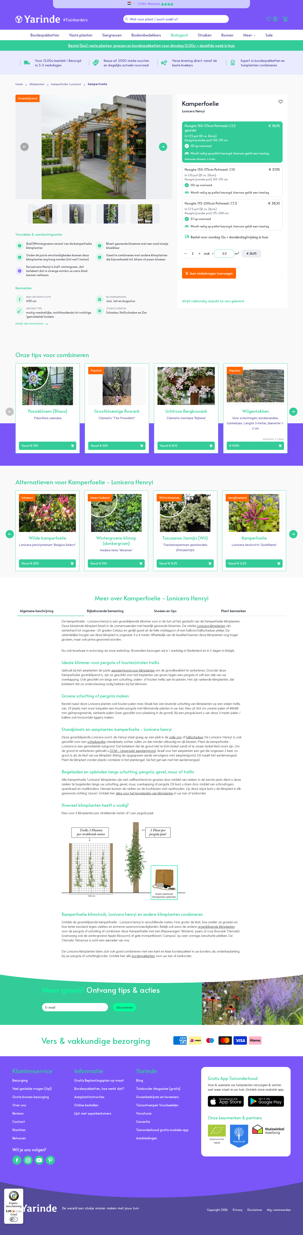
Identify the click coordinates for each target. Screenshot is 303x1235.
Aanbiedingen (146, 1138)
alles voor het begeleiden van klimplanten (144, 793)
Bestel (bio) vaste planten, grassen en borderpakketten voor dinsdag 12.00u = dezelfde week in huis (151, 45)
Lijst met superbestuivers (92, 1113)
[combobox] (176, 19)
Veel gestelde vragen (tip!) (32, 1088)
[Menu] (20, 1191)
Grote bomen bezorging (30, 1096)
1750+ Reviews (149, 4)
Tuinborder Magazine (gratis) (158, 1088)
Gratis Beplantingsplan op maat (99, 1080)
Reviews (17, 1113)
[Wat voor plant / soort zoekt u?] (126, 19)
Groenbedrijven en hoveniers (157, 1096)
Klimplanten (37, 84)
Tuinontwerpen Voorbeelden (157, 1105)
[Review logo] (239, 1136)
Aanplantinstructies (89, 1096)
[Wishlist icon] (72, 371)
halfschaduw (194, 737)
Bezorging (20, 1080)
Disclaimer (254, 1210)
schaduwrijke (96, 742)
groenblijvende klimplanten (216, 927)
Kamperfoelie (97, 84)
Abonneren (124, 1007)
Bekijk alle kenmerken (29, 323)
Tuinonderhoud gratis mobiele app (162, 1129)
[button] (285, 19)
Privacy (237, 1210)
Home (19, 84)
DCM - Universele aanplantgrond (133, 751)
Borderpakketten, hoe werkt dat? (99, 1088)
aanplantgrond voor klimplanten (133, 670)
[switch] (14, 1219)
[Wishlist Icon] (280, 102)
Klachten (19, 1129)
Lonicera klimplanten (211, 626)
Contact (18, 1121)
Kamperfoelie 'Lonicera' (66, 84)
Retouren (19, 1138)
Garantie (143, 1121)
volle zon (175, 737)
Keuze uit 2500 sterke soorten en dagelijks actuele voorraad (126, 62)
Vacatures (144, 1113)
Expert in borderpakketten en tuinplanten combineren (263, 62)
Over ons (19, 1105)
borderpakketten (143, 956)
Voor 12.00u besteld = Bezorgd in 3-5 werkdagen (58, 62)
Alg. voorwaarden (279, 1210)
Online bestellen (86, 1105)
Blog (139, 1080)
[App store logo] (226, 1101)
